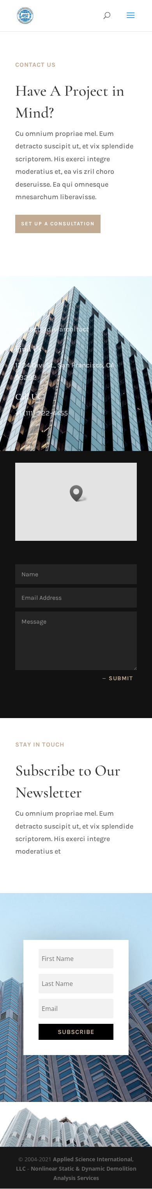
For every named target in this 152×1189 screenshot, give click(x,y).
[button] (79, 493)
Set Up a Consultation (58, 223)
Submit (121, 678)
